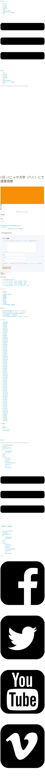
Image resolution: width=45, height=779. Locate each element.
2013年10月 (5, 359)
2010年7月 (5, 417)
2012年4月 (5, 386)
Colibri (26, 86)
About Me (5, 5)
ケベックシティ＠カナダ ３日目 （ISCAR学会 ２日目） (15, 281)
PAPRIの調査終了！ (7, 315)
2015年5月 (5, 335)
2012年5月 (5, 384)
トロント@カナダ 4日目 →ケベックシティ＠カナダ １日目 (16, 285)
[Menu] (22, 43)
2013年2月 (5, 371)
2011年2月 (5, 407)
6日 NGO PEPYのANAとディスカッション (11, 310)
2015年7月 (5, 332)
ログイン (5, 426)
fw (3, 449)
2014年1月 (5, 355)
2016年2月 (5, 326)
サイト (3, 260)
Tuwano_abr (8, 464)
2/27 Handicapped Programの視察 (10, 313)
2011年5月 (5, 402)
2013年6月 (5, 365)
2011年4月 (5, 404)
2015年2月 (5, 337)
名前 (3, 254)
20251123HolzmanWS (7, 445)
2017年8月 (5, 323)
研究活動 (5, 301)
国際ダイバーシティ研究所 (8, 12)
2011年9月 (5, 396)
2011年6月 (5, 401)
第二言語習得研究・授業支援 (9, 304)
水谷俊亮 (21, 313)
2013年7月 (5, 363)
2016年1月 (5, 328)
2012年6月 (5, 383)
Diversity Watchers (7, 11)
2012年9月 (5, 378)
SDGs (4, 9)
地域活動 (5, 297)
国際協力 (5, 295)
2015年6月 (5, 334)
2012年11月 (5, 375)
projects (4, 457)
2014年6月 (5, 347)
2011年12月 (5, 392)
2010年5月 (5, 420)
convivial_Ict (7, 458)
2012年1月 (5, 390)
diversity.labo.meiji (7, 448)
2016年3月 (5, 325)
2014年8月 (5, 344)
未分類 (2, 216)
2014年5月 (5, 349)
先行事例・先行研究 (7, 294)
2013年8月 (5, 362)
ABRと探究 (5, 8)
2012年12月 (5, 374)
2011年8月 (5, 398)
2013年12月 (5, 356)
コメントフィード (6, 429)
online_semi (7, 460)
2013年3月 (5, 369)
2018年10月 (5, 322)
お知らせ (5, 291)
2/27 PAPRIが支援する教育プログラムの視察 (12, 316)
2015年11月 (5, 331)
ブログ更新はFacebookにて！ (9, 279)
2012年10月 (5, 377)
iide (3, 14)
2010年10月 (5, 413)
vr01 (6, 465)
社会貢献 (5, 303)
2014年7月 (5, 346)
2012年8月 (5, 380)
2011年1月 (5, 408)
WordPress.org (6, 430)
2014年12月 (5, 338)
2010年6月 (5, 418)
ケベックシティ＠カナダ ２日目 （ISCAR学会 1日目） (15, 282)
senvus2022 (7, 452)
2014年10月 (5, 341)
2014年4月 (5, 350)
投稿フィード (5, 427)
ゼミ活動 (5, 6)
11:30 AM (3, 207)
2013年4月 (5, 368)
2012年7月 (5, 381)
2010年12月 (5, 410)
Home (4, 3)
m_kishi (3, 204)
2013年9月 (5, 361)
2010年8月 (5, 416)
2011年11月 (5, 393)
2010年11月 (5, 411)
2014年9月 (5, 343)
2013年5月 (5, 366)
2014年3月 (5, 352)
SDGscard (7, 461)
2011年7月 (5, 399)
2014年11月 (5, 340)
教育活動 (5, 298)
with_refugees (8, 467)
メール (4, 257)
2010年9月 (5, 414)
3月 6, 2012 (4, 206)
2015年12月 (5, 329)
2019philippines (8, 451)
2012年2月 (5, 389)
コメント (4, 252)
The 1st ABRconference (10, 462)
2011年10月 (5, 395)
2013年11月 (5, 358)
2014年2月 (5, 353)
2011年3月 (5, 405)
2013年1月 (5, 372)
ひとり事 (5, 292)
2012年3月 (5, 387)
